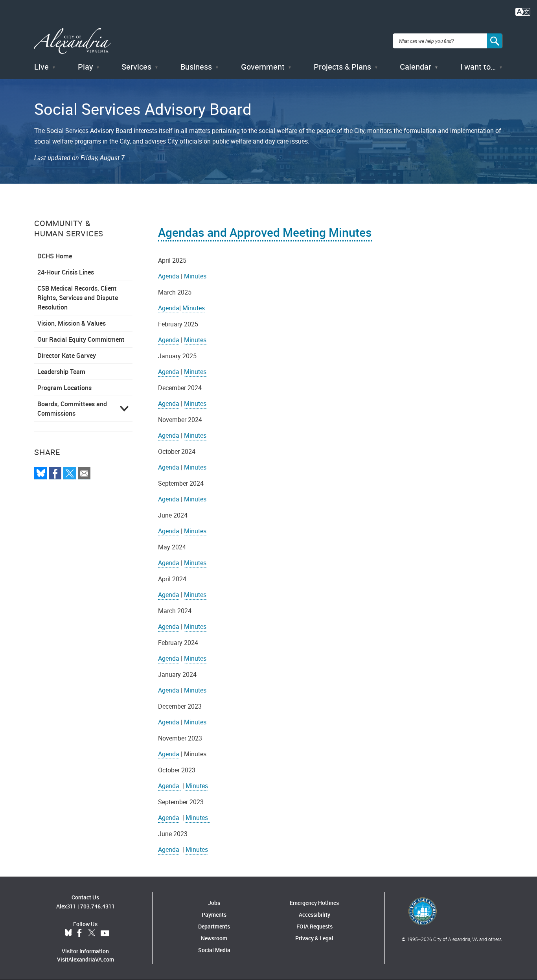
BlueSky (68, 933)
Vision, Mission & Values (71, 323)
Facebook (79, 933)
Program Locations (64, 387)
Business (196, 66)
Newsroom (214, 938)
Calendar (415, 66)
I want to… (478, 66)
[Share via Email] (84, 473)
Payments (214, 914)
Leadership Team (61, 371)
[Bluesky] (40, 473)
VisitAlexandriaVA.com (85, 959)
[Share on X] (69, 473)
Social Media (214, 950)
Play (85, 66)
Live (41, 66)
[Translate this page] (523, 11)
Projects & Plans (342, 66)
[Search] (495, 40)
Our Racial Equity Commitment (81, 339)
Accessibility (314, 914)
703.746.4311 (97, 906)
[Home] (72, 41)
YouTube (105, 933)
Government (263, 66)
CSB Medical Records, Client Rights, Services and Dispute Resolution (77, 297)
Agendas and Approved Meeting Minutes (265, 232)
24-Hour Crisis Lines (65, 272)
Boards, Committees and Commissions (72, 409)
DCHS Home (54, 256)
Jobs (214, 902)
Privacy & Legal (314, 938)
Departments (214, 926)
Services (136, 66)
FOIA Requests (314, 926)
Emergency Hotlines (314, 902)
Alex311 (66, 906)
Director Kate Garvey (66, 355)
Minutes (195, 276)
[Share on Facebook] (55, 473)
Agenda (168, 276)
